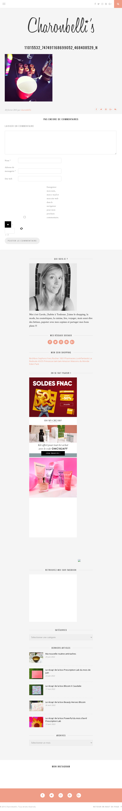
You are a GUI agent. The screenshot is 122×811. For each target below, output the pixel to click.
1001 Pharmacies (67, 358)
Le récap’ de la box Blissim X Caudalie (63, 686)
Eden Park (34, 364)
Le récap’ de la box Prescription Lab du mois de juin (68, 671)
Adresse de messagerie (10, 169)
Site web (8, 178)
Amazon (66, 361)
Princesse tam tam (53, 361)
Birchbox (33, 358)
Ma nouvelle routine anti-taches (60, 653)
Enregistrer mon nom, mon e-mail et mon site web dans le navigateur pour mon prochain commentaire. (53, 202)
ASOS (40, 361)
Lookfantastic (82, 358)
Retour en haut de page (106, 807)
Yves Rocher (53, 358)
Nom (8, 160)
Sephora (42, 358)
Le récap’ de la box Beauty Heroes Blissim (65, 702)
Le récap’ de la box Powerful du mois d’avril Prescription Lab (66, 719)
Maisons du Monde (80, 361)
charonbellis (26, 109)
